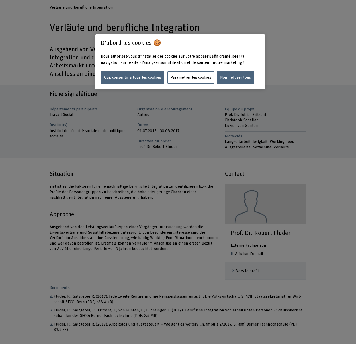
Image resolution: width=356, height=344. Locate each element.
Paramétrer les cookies (190, 77)
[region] (180, 61)
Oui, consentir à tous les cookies (132, 77)
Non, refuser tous (235, 77)
